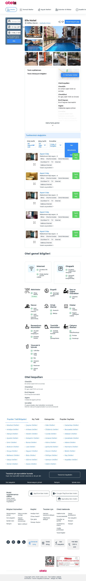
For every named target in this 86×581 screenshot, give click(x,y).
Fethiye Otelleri (51, 455)
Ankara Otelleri (31, 429)
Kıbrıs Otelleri (50, 442)
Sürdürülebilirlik (62, 516)
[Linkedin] (24, 542)
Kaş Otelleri (69, 455)
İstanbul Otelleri (13, 425)
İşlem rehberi (22, 524)
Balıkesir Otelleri (13, 455)
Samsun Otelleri (51, 460)
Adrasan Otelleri (71, 434)
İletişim (57, 482)
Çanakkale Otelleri (72, 438)
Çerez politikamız (72, 514)
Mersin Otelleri (51, 451)
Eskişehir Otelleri (32, 438)
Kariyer (70, 524)
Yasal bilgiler (61, 533)
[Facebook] (8, 542)
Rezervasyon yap (72, 22)
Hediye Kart (35, 513)
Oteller (12, 9)
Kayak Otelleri (46, 9)
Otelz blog (48, 543)
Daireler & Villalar (64, 9)
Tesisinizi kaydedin (65, 475)
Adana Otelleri (70, 442)
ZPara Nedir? (35, 516)
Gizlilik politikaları (60, 529)
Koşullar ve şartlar (60, 520)
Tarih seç (76, 156)
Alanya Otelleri (12, 434)
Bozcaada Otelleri (71, 429)
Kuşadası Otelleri (71, 460)
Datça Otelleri (12, 460)
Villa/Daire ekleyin (46, 518)
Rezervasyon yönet (34, 482)
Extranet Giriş (34, 543)
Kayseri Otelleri (32, 451)
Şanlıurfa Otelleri (51, 447)
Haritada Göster (71, 75)
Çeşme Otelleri (31, 425)
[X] (18, 542)
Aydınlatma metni (60, 524)
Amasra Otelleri (51, 438)
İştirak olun (76, 482)
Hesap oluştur (35, 522)
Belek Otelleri (70, 451)
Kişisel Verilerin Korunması (21, 519)
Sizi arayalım (10, 482)
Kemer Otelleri (12, 464)
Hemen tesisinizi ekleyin (48, 514)
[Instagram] (13, 542)
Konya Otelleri (12, 451)
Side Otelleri (50, 425)
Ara (14, 41)
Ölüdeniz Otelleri (51, 429)
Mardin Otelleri (31, 434)
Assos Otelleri (31, 464)
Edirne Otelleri (31, 460)
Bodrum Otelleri (13, 447)
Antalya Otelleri (12, 429)
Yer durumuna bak (71, 150)
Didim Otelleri (50, 464)
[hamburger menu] (15, 3)
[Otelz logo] (10, 4)
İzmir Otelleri (12, 442)
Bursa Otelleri (31, 442)
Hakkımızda (61, 513)
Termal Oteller (28, 9)
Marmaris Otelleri (71, 447)
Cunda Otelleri (50, 434)
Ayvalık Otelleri (12, 438)
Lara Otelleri (30, 447)
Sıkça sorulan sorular (22, 514)
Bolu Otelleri (31, 455)
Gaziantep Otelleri (72, 425)
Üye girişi (34, 519)
